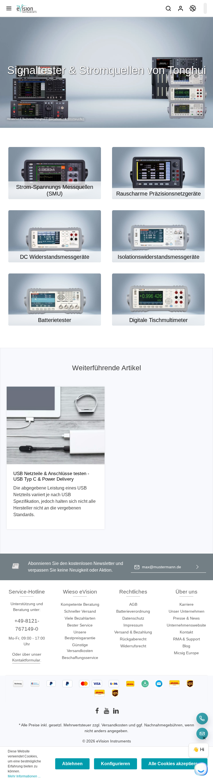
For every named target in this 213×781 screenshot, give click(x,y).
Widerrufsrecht (133, 646)
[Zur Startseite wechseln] (26, 8)
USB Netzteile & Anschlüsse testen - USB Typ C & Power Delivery (51, 476)
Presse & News (186, 618)
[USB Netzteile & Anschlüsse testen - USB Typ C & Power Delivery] (56, 425)
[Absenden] (197, 567)
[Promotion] (192, 8)
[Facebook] (97, 712)
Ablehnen (72, 763)
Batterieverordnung (133, 611)
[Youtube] (107, 712)
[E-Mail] (202, 733)
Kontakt (186, 632)
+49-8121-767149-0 (26, 625)
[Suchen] (168, 8)
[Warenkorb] (205, 8)
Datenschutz (133, 618)
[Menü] (8, 8)
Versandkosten (115, 725)
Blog (186, 646)
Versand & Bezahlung (133, 632)
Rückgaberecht (133, 639)
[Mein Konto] (180, 8)
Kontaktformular (26, 660)
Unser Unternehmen (186, 611)
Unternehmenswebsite (186, 625)
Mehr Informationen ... (24, 776)
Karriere (186, 604)
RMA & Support (186, 639)
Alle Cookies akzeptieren (174, 763)
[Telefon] (202, 718)
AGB (133, 604)
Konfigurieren (115, 763)
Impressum (133, 625)
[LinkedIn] (116, 712)
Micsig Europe (186, 653)
